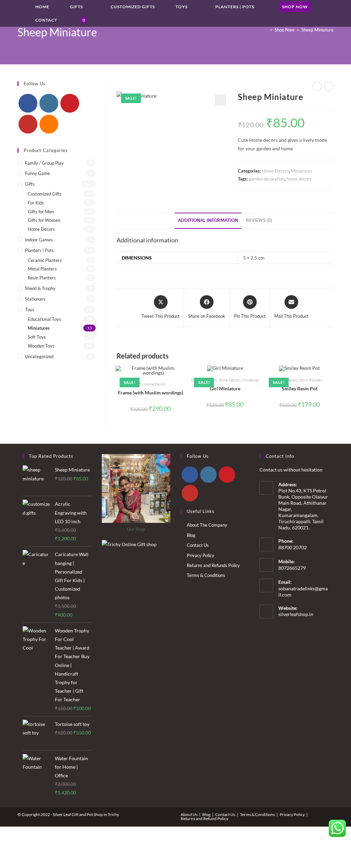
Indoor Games (39, 239)
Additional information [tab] (208, 220)
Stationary (35, 299)
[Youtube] (28, 124)
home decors (299, 178)
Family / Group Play (44, 163)
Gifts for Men (41, 211)
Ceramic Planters (45, 260)
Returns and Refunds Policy (213, 565)
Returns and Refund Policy (204, 818)
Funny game (37, 173)
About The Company (207, 525)
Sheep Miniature (317, 30)
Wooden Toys (41, 346)
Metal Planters (42, 269)
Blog (191, 535)
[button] (220, 100)
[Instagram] (48, 103)
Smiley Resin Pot (299, 388)
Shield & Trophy (40, 288)
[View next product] (329, 86)
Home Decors (275, 171)
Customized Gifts (45, 194)
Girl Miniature (225, 388)
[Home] (266, 30)
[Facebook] (28, 103)
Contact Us (198, 545)
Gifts (30, 184)
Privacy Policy (200, 555)
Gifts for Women (44, 220)
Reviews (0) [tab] (259, 220)
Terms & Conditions (206, 575)
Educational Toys (44, 319)
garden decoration (267, 178)
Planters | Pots (39, 250)
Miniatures (301, 171)
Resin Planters (311, 379)
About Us (189, 814)
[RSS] (48, 124)
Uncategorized (39, 356)
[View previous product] (317, 86)
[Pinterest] (69, 103)
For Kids (36, 202)
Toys (29, 309)
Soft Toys (37, 337)
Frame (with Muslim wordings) (150, 392)
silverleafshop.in (295, 614)
